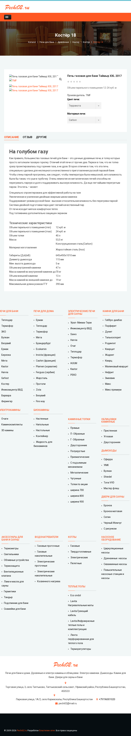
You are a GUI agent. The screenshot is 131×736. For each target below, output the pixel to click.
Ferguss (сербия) (45, 372)
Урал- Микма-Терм (81, 322)
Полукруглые (77, 451)
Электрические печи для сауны (81, 312)
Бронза (108, 505)
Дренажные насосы (115, 558)
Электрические (79, 557)
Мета (39, 337)
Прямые (74, 428)
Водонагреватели (46, 537)
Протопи (41, 384)
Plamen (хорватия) (46, 366)
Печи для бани (47, 42)
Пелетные (76, 563)
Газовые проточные (48, 545)
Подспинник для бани (16, 603)
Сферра (108, 459)
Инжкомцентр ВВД (81, 328)
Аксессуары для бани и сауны (12, 538)
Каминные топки (79, 419)
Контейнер (42, 436)
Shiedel (108, 476)
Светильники (11, 554)
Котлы (72, 537)
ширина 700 (77, 490)
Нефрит (109, 372)
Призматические (79, 457)
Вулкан (108, 471)
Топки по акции (79, 484)
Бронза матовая (113, 511)
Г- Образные (77, 439)
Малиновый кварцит (116, 366)
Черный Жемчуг (113, 522)
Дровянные (63, 42)
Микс (108, 384)
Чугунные (75, 478)
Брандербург (43, 343)
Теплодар (41, 325)
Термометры (11, 548)
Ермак (39, 320)
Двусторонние (78, 445)
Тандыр (8, 597)
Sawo (73, 334)
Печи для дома (44, 311)
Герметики (10, 591)
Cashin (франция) (46, 360)
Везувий (40, 395)
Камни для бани (113, 311)
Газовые (75, 545)
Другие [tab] (41, 137)
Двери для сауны (112, 496)
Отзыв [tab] (27, 137)
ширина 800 (77, 495)
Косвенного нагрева (48, 581)
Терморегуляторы (80, 649)
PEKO (73, 374)
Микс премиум (113, 389)
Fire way (40, 401)
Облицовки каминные (108, 420)
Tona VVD (109, 482)
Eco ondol (75, 595)
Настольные (43, 430)
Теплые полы (76, 586)
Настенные (42, 418)
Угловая (108, 436)
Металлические (79, 472)
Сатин (107, 517)
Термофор (42, 331)
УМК (106, 465)
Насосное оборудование (111, 538)
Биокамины (41, 410)
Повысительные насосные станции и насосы (112, 574)
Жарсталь (41, 378)
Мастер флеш (111, 488)
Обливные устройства (16, 560)
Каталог (32, 42)
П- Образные (77, 433)
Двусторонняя (112, 442)
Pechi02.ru (22, 730)
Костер (75, 42)
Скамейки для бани (15, 608)
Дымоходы (109, 450)
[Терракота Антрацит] (84, 105)
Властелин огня (47, 730)
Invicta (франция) (45, 354)
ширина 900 (77, 501)
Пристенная (110, 430)
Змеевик (110, 378)
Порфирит (111, 325)
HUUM (73, 363)
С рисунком (110, 528)
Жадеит (109, 354)
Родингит (110, 343)
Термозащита (12, 565)
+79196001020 (107, 699)
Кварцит (110, 349)
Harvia (73, 340)
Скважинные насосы (115, 564)
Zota (38, 389)
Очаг (73, 345)
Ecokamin (41, 349)
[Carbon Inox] (84, 120)
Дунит (108, 331)
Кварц (108, 360)
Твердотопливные (80, 551)
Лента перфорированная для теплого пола (81, 639)
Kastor (73, 369)
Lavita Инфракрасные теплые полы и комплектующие (81, 625)
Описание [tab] (11, 137)
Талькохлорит (113, 337)
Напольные (42, 424)
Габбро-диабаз (113, 320)
